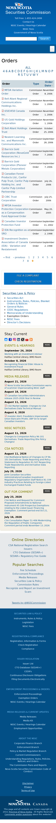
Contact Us (28, 22)
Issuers (28, 548)
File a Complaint (28, 275)
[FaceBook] (10, 340)
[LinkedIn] (18, 340)
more (47, 345)
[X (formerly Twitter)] (22, 340)
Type (36, 83)
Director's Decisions (18, 322)
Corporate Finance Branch (28, 743)
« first (6, 257)
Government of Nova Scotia (28, 32)
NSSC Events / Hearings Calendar (28, 25)
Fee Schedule (28, 570)
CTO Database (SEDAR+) (28, 552)
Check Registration (28, 281)
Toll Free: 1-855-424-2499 (28, 18)
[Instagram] (14, 340)
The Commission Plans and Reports (28, 765)
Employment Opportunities (28, 728)
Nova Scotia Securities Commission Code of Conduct (28, 770)
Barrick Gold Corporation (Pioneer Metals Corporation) (13, 165)
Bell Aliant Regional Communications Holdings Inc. (14, 102)
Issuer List (28, 663)
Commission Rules (28, 584)
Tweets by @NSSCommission (29, 602)
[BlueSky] (5, 340)
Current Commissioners (28, 755)
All (28, 67)
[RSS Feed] (31, 340)
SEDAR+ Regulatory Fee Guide (28, 556)
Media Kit (28, 720)
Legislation (28, 622)
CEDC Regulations (17, 309)
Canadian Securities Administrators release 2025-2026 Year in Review (24, 396)
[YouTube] (26, 340)
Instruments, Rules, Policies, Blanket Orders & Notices (28, 302)
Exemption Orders (18, 316)
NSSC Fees (28, 29)
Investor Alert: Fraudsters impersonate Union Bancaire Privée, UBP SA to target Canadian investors (26, 419)
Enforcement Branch (28, 747)
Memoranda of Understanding (25, 313)
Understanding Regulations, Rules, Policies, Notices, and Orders (28, 760)
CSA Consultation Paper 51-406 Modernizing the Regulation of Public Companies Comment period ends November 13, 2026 (27, 523)
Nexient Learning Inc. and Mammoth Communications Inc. (14, 141)
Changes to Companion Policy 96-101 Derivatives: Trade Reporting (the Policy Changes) (25, 439)
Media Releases (28, 577)
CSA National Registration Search (28, 545)
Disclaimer (28, 783)
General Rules (15, 306)
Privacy (28, 787)
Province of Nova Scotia (20, 812)
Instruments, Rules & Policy (28, 618)
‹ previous (19, 257)
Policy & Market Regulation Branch (28, 751)
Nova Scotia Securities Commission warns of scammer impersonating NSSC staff (28, 386)
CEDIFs (28, 671)
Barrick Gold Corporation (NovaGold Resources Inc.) (15, 153)
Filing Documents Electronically (28, 679)
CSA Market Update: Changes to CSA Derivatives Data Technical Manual (25, 407)
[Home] (28, 12)
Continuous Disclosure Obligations (28, 675)
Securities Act (15, 298)
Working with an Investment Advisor (23, 354)
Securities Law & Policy (19, 293)
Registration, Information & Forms (28, 641)
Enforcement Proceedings (28, 573)
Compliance (28, 649)
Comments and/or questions (18, 814)
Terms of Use (28, 790)
